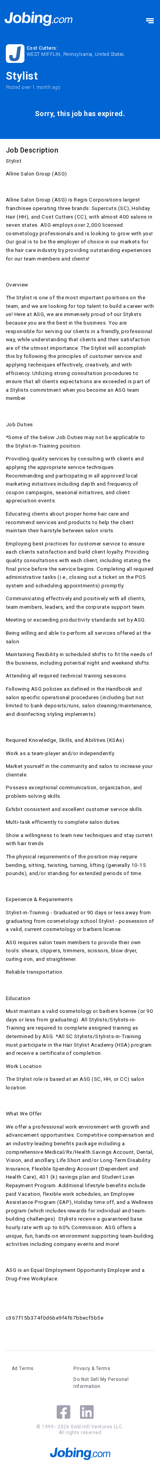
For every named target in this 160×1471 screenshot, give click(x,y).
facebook (63, 1412)
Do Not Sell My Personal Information (101, 1383)
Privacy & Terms (91, 1368)
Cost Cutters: (42, 48)
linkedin (87, 1412)
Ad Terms (23, 1368)
